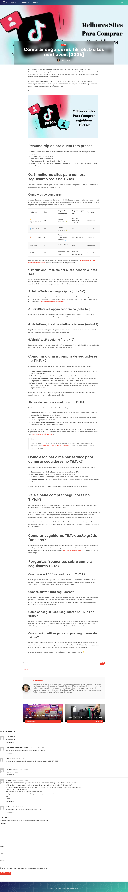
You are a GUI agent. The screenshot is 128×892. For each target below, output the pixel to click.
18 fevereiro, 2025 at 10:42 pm (38, 747)
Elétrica (35, 2)
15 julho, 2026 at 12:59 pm (18, 806)
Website (2, 861)
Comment (3, 823)
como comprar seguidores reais (42, 434)
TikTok (64, 44)
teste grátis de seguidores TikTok (74, 550)
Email (2, 854)
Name (2, 846)
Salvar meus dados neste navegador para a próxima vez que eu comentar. (24, 868)
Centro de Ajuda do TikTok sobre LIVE (56, 446)
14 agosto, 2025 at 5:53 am (17, 758)
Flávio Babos (66, 60)
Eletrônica (25, 2)
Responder (10, 742)
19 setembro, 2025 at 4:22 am (20, 780)
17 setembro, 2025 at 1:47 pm (20, 769)
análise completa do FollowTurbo (52, 302)
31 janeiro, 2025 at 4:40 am (23, 737)
